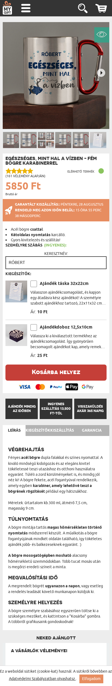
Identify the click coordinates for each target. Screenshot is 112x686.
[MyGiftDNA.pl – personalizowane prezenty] (7, 7)
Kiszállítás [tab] (62, 430)
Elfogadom (91, 678)
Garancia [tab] (92, 430)
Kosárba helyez (56, 372)
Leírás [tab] (14, 430)
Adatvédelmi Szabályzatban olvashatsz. (42, 678)
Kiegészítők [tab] (38, 430)
